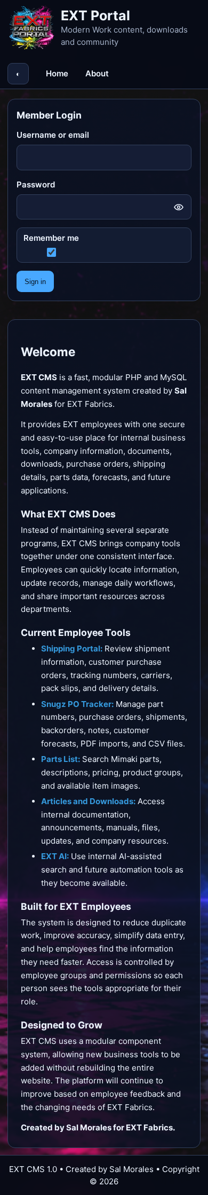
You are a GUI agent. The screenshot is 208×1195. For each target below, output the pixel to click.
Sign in (35, 282)
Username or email (53, 135)
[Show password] (179, 207)
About (97, 73)
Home (57, 73)
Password (36, 184)
